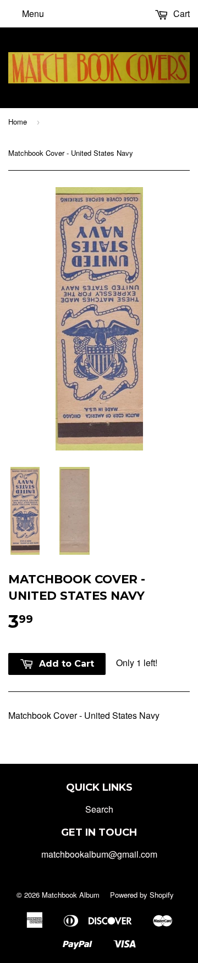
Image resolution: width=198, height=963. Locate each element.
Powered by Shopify (142, 894)
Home (17, 121)
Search (99, 809)
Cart (180, 13)
